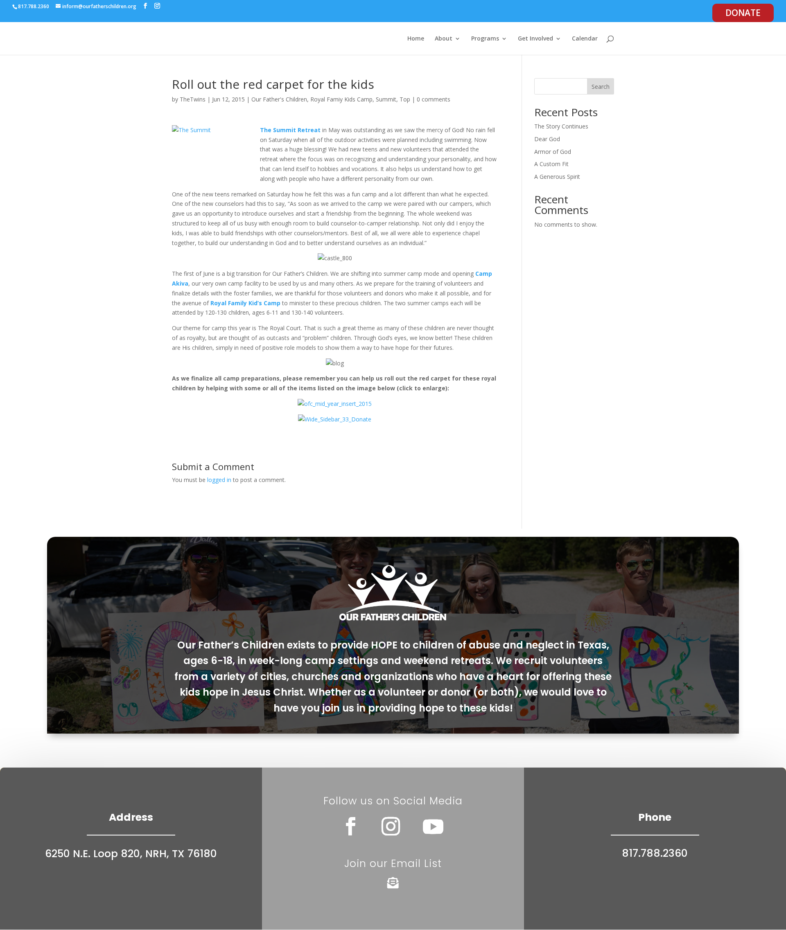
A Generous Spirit (557, 176)
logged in (219, 480)
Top (405, 99)
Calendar (585, 39)
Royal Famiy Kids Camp (341, 99)
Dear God (547, 139)
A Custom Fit (551, 164)
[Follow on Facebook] (350, 826)
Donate (743, 12)
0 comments (433, 99)
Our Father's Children (279, 99)
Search (601, 86)
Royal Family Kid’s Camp (245, 303)
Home (415, 39)
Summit (386, 99)
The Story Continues (561, 126)
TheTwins (193, 99)
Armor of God (552, 151)
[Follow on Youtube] (433, 826)
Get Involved (535, 39)
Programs (485, 39)
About (443, 39)
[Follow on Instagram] (391, 826)
